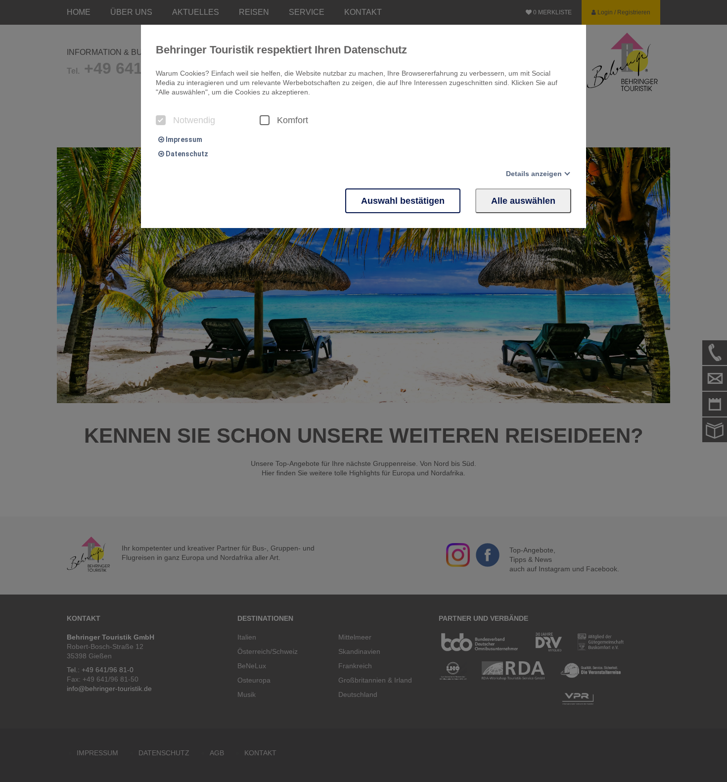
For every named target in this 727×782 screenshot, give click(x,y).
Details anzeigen (534, 174)
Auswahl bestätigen (403, 201)
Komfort (292, 120)
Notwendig (194, 120)
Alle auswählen (523, 201)
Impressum (183, 139)
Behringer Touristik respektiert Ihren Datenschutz (281, 50)
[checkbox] (161, 120)
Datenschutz (186, 154)
